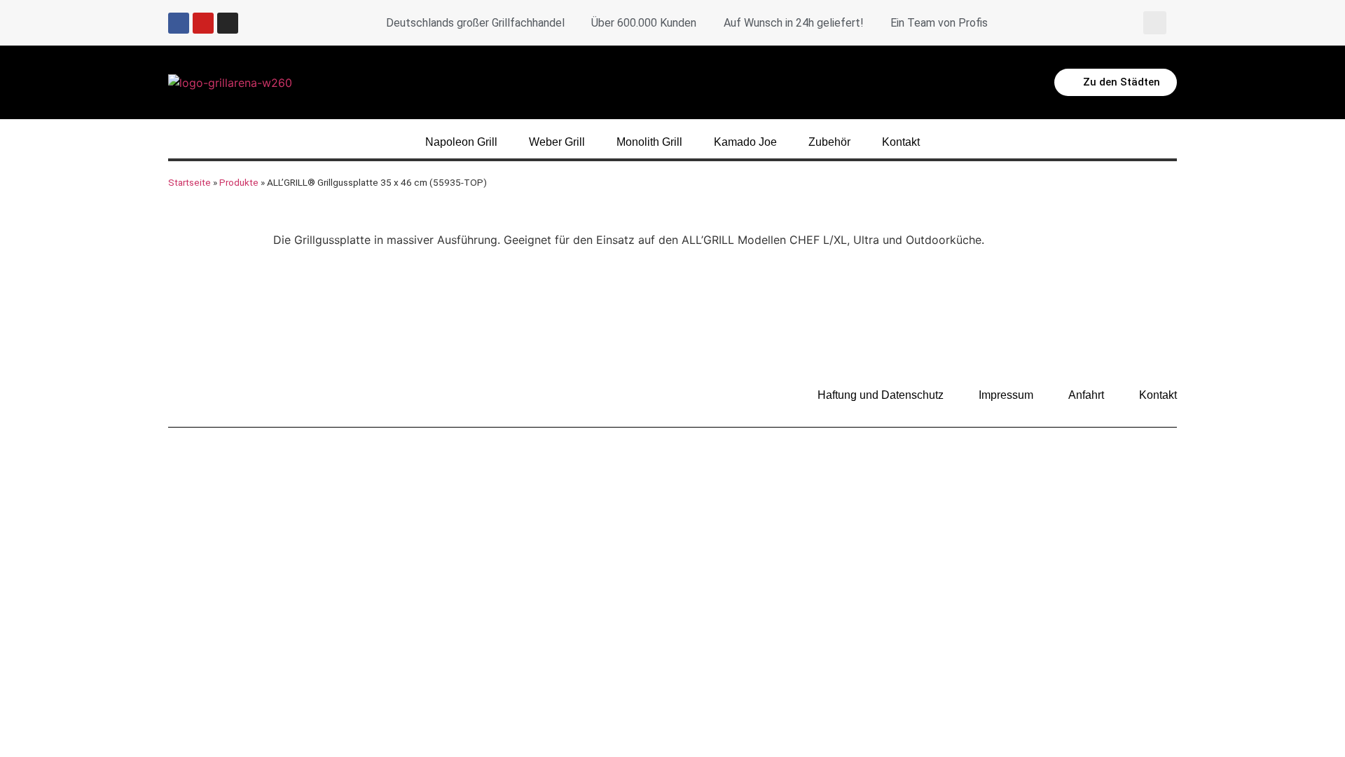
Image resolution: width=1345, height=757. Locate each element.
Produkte (238, 182)
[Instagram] (227, 23)
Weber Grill (557, 142)
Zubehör (829, 142)
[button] (1154, 22)
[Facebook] (178, 23)
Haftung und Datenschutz (881, 395)
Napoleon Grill (461, 142)
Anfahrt (1086, 395)
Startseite (189, 182)
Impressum (1006, 395)
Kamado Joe (745, 142)
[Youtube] (203, 23)
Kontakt (901, 142)
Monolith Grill (649, 142)
